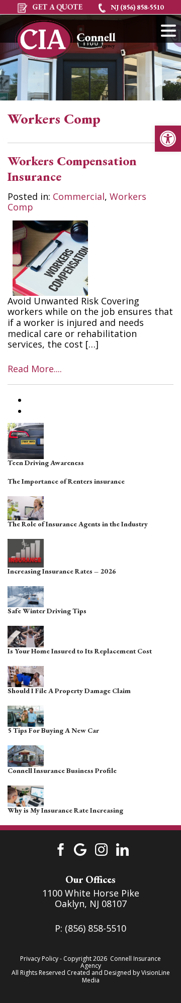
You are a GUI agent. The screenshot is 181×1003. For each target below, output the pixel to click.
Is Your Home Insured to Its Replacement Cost (80, 650)
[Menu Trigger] (168, 30)
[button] (168, 139)
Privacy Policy (39, 958)
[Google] (80, 848)
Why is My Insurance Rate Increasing (65, 810)
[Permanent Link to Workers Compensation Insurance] (50, 257)
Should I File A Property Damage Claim (69, 690)
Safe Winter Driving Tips (47, 610)
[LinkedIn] (122, 848)
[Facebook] (59, 848)
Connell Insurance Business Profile (62, 770)
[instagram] (101, 848)
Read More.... (35, 369)
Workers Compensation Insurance (72, 168)
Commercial (79, 196)
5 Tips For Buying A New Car (53, 730)
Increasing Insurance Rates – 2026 (62, 571)
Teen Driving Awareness (46, 462)
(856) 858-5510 (95, 928)
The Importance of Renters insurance (66, 481)
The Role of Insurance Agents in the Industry (78, 523)
